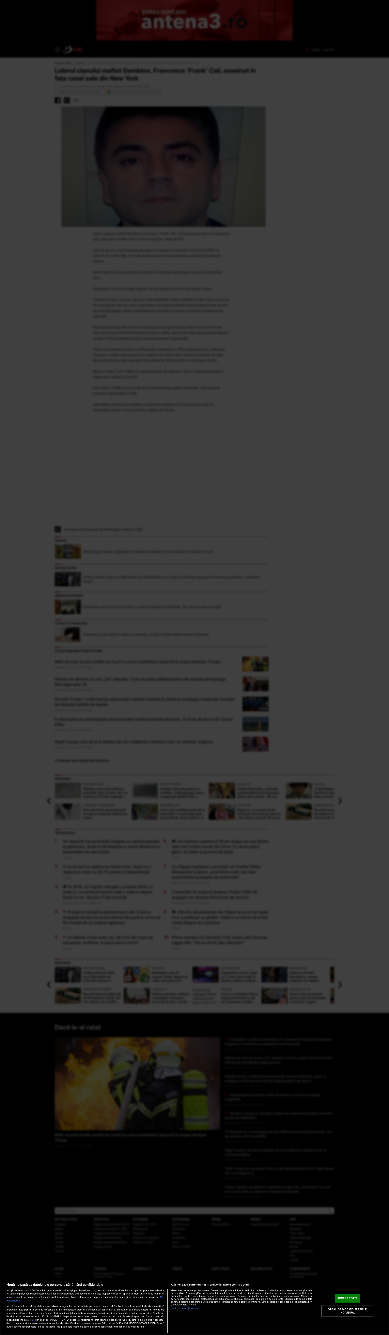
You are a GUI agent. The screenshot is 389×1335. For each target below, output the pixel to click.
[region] (194, 1306)
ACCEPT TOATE (347, 1298)
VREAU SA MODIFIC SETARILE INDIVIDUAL (347, 1311)
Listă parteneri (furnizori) (185, 1308)
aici (32, 1319)
